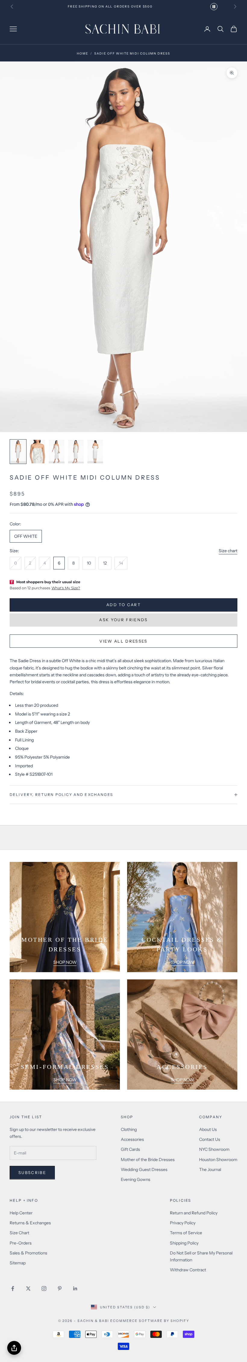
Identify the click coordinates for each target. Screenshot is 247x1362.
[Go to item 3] (56, 451)
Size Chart (19, 1232)
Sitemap (18, 1263)
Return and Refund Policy (193, 1213)
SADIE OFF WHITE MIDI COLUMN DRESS (132, 53)
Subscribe (32, 1172)
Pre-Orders (21, 1243)
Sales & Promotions (28, 1253)
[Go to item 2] (37, 451)
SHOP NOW (65, 962)
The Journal (210, 1169)
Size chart (228, 550)
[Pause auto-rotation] (213, 6)
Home (82, 53)
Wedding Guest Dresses (144, 1169)
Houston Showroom (218, 1159)
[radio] (26, 536)
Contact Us (209, 1139)
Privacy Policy (182, 1223)
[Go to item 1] (18, 451)
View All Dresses (123, 641)
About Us (208, 1129)
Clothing (129, 1129)
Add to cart (123, 604)
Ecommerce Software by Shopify (149, 1321)
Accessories (132, 1139)
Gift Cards (130, 1149)
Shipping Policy (184, 1243)
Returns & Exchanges (30, 1223)
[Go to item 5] (95, 451)
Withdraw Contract (188, 1270)
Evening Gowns (135, 1179)
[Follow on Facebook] (13, 1288)
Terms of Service (186, 1232)
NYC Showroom (214, 1149)
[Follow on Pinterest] (60, 1288)
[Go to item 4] (75, 451)
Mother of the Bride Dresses (148, 1159)
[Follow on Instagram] (44, 1288)
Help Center (21, 1213)
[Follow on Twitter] (28, 1288)
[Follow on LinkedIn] (75, 1288)
